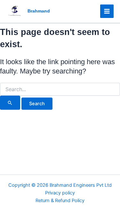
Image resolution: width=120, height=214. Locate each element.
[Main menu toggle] (107, 11)
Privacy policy (60, 193)
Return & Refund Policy (60, 200)
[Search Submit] (10, 103)
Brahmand (39, 11)
